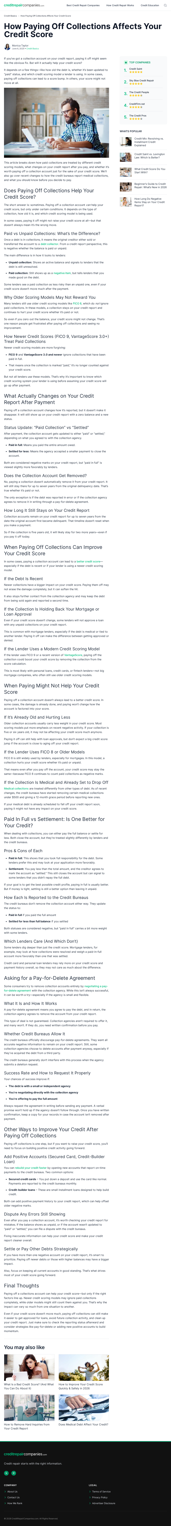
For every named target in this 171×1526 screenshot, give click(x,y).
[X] (6, 1473)
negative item (62, 273)
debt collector (49, 244)
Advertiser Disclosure (103, 1503)
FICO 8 (77, 303)
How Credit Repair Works (120, 5)
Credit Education (150, 5)
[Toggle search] (165, 5)
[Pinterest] (13, 1473)
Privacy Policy (100, 1497)
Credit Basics (10, 16)
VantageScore (73, 655)
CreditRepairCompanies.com (25, 1518)
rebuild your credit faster (31, 1167)
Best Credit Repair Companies (83, 5)
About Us (12, 1491)
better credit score (88, 561)
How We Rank (14, 1503)
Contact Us (13, 1497)
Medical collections (16, 788)
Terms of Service (101, 1491)
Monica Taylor (20, 45)
